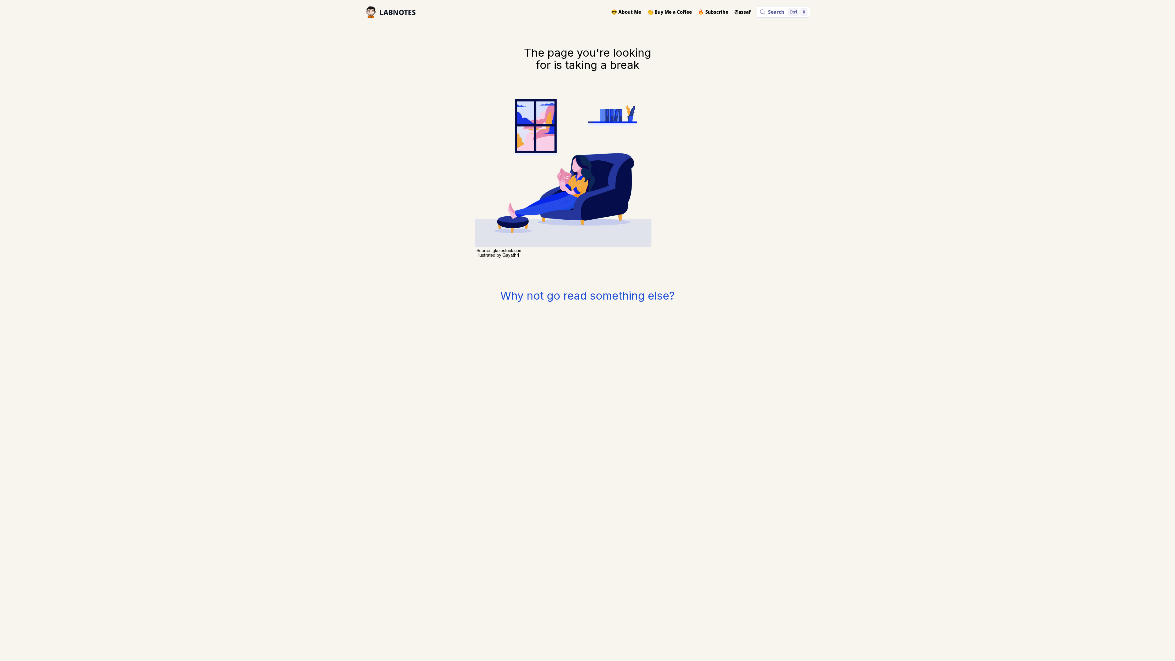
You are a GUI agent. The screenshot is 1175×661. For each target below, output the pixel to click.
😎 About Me (626, 12)
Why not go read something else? (587, 295)
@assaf (742, 12)
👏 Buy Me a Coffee (669, 12)
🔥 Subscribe (713, 12)
